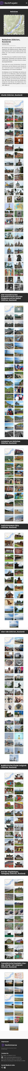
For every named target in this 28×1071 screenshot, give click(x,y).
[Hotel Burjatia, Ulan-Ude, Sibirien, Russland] (19, 677)
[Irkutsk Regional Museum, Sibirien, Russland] (9, 155)
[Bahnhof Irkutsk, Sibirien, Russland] (9, 316)
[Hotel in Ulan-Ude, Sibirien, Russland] (9, 655)
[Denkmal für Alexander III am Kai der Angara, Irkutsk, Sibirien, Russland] (19, 162)
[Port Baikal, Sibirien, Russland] (9, 419)
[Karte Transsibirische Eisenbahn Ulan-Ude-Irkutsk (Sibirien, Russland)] (9, 975)
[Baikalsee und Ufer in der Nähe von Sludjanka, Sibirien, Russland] (19, 345)
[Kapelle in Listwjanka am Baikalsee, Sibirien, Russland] (9, 459)
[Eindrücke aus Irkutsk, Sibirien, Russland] (9, 111)
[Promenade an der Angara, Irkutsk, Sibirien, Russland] (9, 162)
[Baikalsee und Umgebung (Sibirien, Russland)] (14, 25)
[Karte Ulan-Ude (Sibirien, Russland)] (9, 640)
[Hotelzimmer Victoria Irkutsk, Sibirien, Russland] (19, 140)
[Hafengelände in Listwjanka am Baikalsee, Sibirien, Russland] (19, 518)
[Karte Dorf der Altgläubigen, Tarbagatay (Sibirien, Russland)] (9, 882)
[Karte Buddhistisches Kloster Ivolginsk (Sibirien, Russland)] (9, 776)
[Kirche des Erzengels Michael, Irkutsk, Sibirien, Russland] (19, 169)
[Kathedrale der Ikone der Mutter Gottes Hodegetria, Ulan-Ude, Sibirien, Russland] (19, 743)
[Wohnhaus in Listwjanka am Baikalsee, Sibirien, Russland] (19, 452)
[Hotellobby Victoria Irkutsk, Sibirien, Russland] (9, 140)
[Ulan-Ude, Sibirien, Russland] (9, 662)
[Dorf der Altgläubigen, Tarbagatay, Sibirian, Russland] (9, 933)
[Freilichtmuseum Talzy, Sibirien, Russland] (19, 536)
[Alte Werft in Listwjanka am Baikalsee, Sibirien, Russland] (9, 503)
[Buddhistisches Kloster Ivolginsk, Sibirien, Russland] (19, 776)
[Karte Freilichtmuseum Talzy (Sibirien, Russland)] (9, 536)
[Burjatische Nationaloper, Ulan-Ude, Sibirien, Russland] (19, 684)
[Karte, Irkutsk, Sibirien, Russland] (19, 206)
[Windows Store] (5, 1067)
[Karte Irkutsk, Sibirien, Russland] (19, 103)
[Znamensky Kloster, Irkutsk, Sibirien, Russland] (9, 265)
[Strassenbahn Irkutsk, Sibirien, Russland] (9, 118)
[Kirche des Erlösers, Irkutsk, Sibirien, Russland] (19, 184)
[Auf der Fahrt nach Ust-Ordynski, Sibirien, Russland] (19, 997)
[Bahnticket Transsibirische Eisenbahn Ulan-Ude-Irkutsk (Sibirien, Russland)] (19, 975)
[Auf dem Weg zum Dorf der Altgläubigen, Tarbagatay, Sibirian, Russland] (19, 882)
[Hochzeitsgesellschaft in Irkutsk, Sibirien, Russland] (9, 221)
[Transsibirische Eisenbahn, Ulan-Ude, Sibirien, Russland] (19, 640)
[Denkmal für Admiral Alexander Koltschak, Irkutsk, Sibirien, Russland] (19, 279)
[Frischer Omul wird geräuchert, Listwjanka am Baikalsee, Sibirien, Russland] (19, 503)
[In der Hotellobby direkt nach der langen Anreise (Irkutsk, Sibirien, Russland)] (19, 133)
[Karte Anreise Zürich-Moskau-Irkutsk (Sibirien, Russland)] (9, 103)
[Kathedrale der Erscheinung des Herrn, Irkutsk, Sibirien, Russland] (19, 228)
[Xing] (2, 1067)
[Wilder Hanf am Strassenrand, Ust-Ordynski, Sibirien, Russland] (19, 1019)
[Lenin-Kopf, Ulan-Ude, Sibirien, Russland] (19, 655)
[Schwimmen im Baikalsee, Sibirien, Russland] (19, 309)
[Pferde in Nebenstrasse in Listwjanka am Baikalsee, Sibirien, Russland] (19, 459)
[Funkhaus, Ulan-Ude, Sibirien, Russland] (9, 736)
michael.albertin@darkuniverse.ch (14, 1057)
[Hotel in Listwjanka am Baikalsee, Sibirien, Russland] (9, 466)
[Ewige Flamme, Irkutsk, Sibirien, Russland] (9, 213)
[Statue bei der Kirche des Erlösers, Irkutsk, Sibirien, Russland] (19, 213)
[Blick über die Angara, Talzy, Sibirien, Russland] (9, 609)
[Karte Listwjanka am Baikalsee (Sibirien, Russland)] (9, 452)
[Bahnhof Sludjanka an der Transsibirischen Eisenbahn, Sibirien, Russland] (9, 331)
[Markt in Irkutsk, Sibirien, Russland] (9, 125)
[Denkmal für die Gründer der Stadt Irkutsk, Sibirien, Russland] (19, 250)
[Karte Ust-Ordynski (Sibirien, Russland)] (9, 997)
